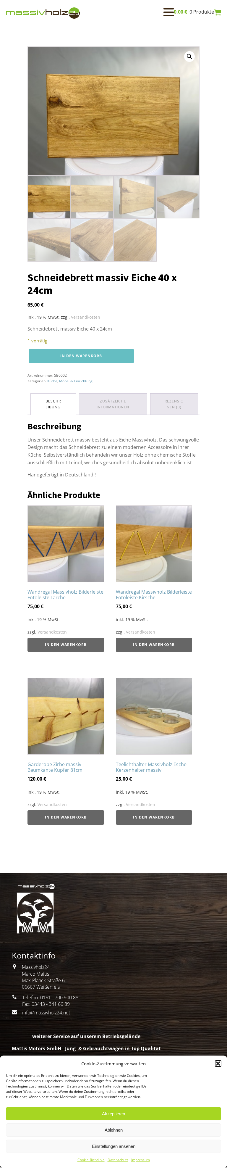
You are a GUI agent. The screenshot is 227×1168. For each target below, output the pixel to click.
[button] (218, 1063)
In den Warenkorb (81, 355)
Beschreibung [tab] (53, 404)
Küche (52, 381)
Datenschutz (118, 1159)
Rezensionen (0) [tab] (174, 404)
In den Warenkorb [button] (66, 644)
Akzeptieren (113, 1113)
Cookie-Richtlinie (91, 1159)
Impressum (140, 1159)
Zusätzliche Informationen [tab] (113, 404)
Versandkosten (85, 317)
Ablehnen (114, 1129)
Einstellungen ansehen (113, 1146)
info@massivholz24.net (46, 1012)
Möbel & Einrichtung (76, 381)
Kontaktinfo (34, 955)
